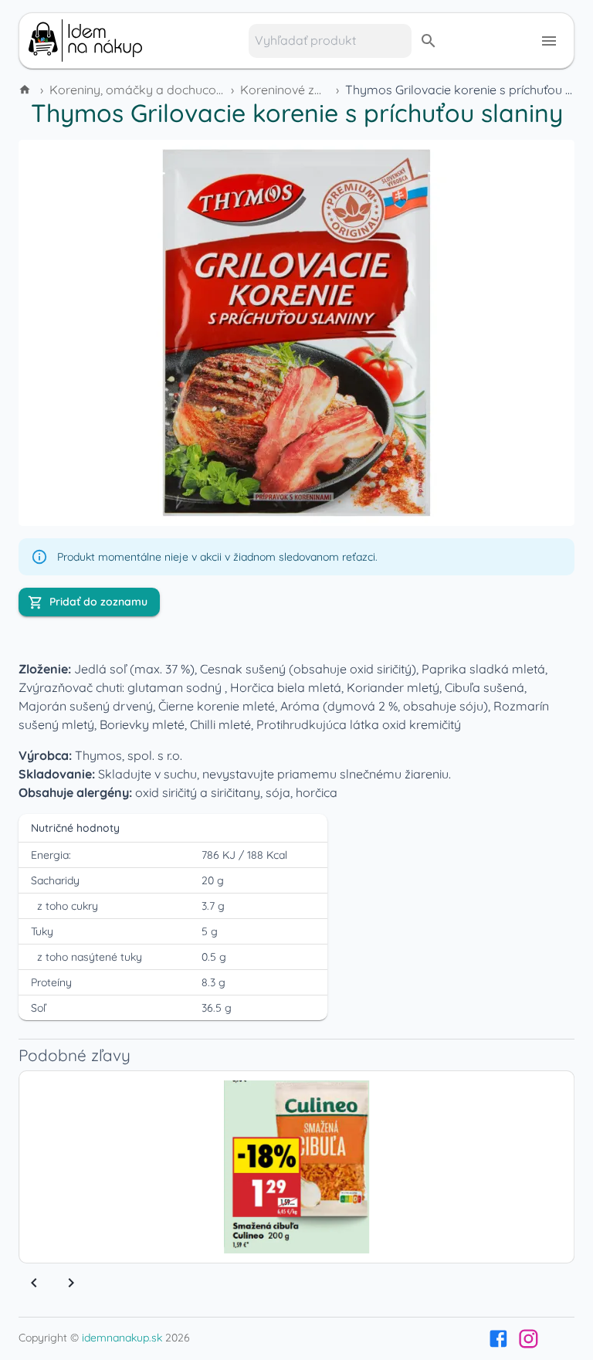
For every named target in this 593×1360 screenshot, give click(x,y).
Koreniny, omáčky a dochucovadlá (149, 89)
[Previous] (34, 1282)
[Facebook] (498, 1339)
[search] (429, 41)
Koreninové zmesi (290, 89)
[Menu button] (549, 40)
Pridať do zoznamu (98, 602)
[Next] (71, 1282)
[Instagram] (528, 1339)
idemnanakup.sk (122, 1338)
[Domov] (26, 89)
